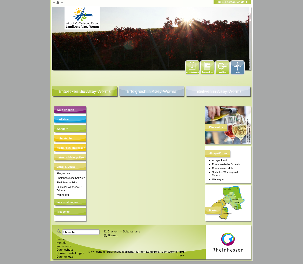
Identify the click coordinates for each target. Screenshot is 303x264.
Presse (61, 239)
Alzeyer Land (63, 173)
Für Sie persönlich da (230, 2)
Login (180, 255)
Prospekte (63, 211)
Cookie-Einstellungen (70, 253)
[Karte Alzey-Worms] (228, 203)
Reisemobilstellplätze (70, 157)
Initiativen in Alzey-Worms (218, 91)
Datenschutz (64, 249)
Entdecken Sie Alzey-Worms (85, 91)
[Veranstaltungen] (192, 73)
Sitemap (112, 235)
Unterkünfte (64, 138)
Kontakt (61, 242)
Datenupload (64, 256)
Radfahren (63, 119)
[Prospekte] (207, 73)
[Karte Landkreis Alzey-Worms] (237, 73)
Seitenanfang (131, 231)
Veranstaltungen (67, 202)
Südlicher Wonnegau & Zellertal (69, 189)
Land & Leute (65, 166)
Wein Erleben (65, 109)
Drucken (112, 231)
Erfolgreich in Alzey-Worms (151, 91)
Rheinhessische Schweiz (70, 178)
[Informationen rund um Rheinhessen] (228, 242)
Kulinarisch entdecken (70, 147)
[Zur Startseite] (82, 17)
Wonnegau (62, 194)
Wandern (62, 128)
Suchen (59, 231)
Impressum (63, 246)
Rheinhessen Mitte (67, 182)
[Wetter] (222, 73)
